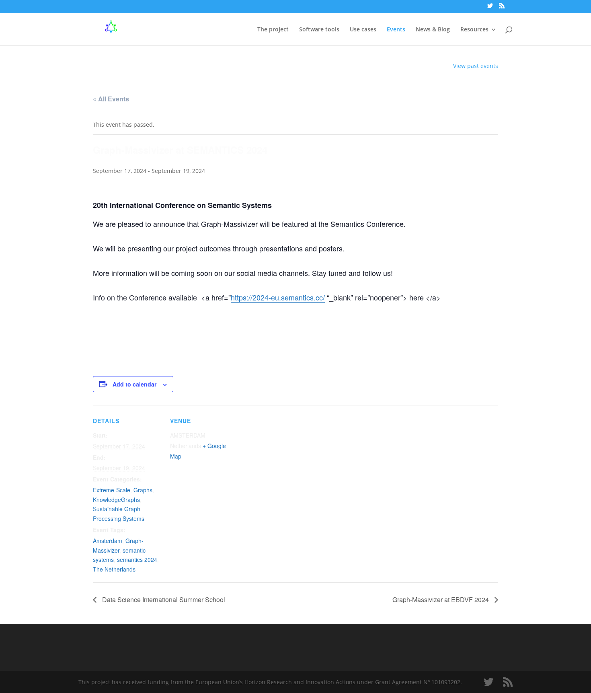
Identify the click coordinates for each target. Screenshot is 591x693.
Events (396, 30)
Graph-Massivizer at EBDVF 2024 (441, 599)
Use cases (363, 30)
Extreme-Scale (111, 490)
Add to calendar (134, 384)
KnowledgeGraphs (116, 500)
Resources (474, 30)
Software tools (319, 30)
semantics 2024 (137, 559)
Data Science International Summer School (163, 599)
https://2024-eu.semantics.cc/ (278, 297)
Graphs (142, 490)
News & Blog (433, 30)
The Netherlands (114, 569)
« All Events (111, 98)
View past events (475, 66)
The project (273, 30)
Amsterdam (107, 541)
